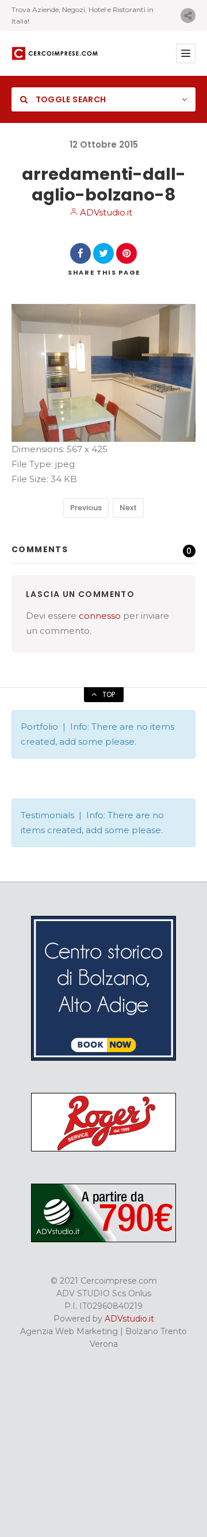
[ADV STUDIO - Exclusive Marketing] (103, 1239)
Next (128, 507)
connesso (100, 615)
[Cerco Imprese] (55, 53)
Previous (86, 507)
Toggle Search (69, 99)
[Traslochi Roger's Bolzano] (103, 1148)
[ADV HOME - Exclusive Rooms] (103, 1058)
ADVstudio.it (105, 212)
